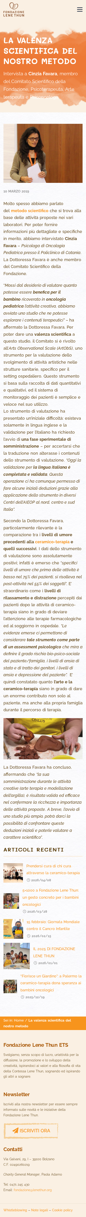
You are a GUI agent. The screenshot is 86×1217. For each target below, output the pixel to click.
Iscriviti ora (35, 1130)
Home (19, 1020)
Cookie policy (62, 1210)
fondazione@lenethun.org (33, 1190)
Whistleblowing (15, 1210)
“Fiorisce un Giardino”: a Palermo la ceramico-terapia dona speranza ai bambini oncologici (51, 983)
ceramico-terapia (52, 541)
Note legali (39, 1210)
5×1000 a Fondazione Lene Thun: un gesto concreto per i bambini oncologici (50, 897)
